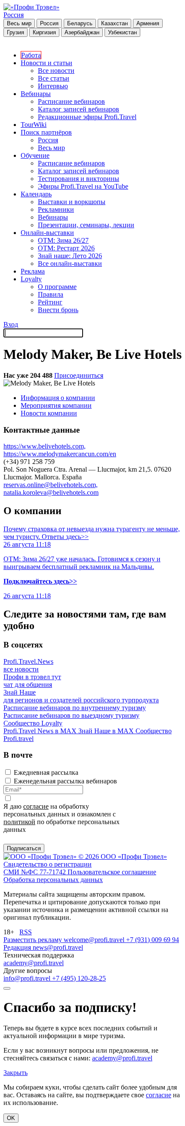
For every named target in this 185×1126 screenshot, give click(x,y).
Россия (13, 14)
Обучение (35, 155)
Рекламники (56, 209)
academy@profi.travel (33, 962)
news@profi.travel (58, 947)
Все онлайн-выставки (70, 263)
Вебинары (36, 93)
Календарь (36, 194)
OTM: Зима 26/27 (63, 240)
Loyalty (31, 279)
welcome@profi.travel (95, 939)
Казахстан (114, 23)
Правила (50, 294)
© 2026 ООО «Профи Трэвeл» (122, 856)
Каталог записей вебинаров (78, 109)
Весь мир (19, 23)
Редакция (18, 947)
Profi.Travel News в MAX (40, 731)
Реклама (33, 271)
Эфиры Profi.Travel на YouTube (83, 186)
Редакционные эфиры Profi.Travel (87, 116)
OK (11, 1118)
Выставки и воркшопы (71, 201)
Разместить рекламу (33, 939)
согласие (36, 806)
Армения (147, 23)
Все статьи (53, 78)
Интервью (53, 86)
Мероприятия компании (56, 405)
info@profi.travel (27, 978)
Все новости (56, 70)
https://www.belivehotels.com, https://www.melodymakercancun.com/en (59, 450)
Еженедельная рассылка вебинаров (65, 781)
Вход (10, 324)
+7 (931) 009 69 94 (152, 939)
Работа (31, 55)
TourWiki (33, 124)
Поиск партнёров (46, 132)
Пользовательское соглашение (112, 872)
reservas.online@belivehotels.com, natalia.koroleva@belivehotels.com (51, 488)
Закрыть (15, 1072)
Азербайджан (82, 32)
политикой (19, 821)
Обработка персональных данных (53, 879)
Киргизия (44, 32)
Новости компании (49, 413)
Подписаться (24, 848)
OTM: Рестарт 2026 (66, 248)
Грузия (15, 32)
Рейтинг (50, 302)
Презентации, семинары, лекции (86, 225)
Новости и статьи (46, 62)
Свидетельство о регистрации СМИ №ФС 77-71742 (47, 868)
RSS (25, 932)
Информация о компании (58, 397)
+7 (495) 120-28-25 (79, 978)
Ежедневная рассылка (46, 772)
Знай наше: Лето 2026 (70, 255)
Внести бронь (58, 309)
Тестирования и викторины (78, 178)
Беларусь (79, 23)
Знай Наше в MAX (107, 731)
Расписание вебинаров (71, 101)
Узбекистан (122, 32)
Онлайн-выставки (47, 232)
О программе (57, 286)
